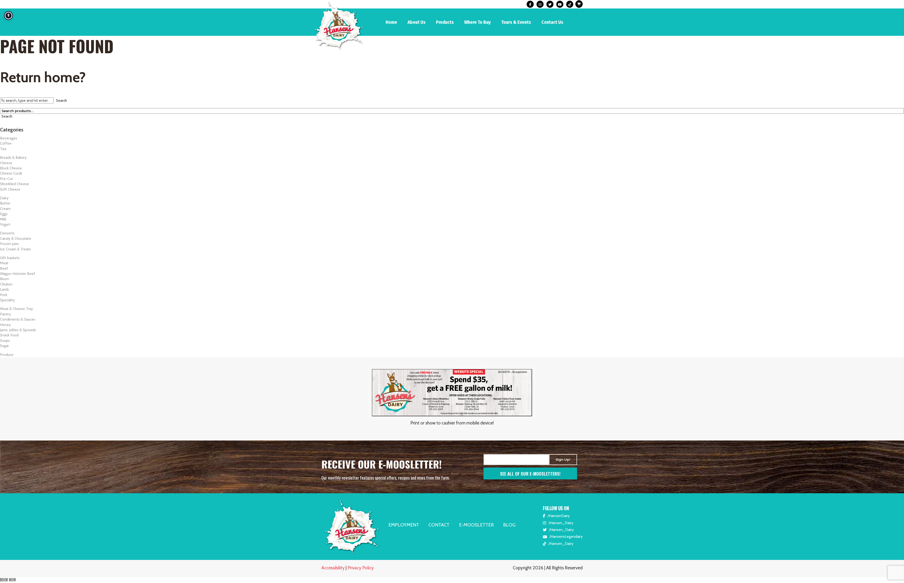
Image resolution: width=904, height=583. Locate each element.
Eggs (4, 214)
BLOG (509, 525)
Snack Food (9, 335)
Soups (5, 340)
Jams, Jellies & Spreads (18, 330)
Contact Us (552, 22)
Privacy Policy (360, 568)
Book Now (8, 580)
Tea (3, 149)
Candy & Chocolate (15, 238)
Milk (3, 219)
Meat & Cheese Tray (16, 308)
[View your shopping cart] (578, 4)
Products (445, 22)
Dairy (4, 198)
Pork (3, 295)
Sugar (4, 345)
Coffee (6, 143)
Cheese (6, 163)
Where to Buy (477, 22)
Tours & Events (516, 22)
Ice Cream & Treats (15, 249)
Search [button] (61, 100)
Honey (5, 324)
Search (6, 116)
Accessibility (333, 568)
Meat (4, 263)
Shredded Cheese (14, 184)
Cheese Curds (11, 173)
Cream (5, 208)
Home (391, 22)
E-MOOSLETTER (476, 525)
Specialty (7, 300)
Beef (4, 268)
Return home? (43, 77)
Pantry (5, 314)
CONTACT (438, 525)
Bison (4, 279)
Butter (5, 203)
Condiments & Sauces (17, 319)
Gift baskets (10, 258)
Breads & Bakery (13, 157)
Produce (6, 354)
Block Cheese (11, 168)
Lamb (4, 289)
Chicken (6, 284)
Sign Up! (563, 459)
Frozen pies (9, 243)
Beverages (8, 138)
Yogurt (5, 224)
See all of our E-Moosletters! (530, 473)
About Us (417, 22)
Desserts (7, 233)
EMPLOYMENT (403, 525)
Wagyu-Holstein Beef (17, 273)
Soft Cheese (10, 189)
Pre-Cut (6, 178)
